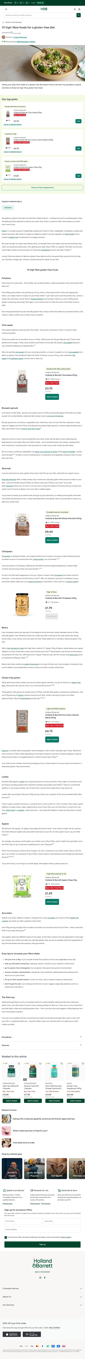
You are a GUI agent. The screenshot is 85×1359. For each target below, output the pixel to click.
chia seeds (67, 343)
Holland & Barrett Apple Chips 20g (61, 880)
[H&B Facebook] (44, 1277)
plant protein (39, 559)
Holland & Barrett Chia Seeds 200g (61, 375)
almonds (9, 486)
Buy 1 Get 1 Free (52, 383)
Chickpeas (6, 556)
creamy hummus (34, 582)
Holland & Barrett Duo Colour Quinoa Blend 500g (62, 716)
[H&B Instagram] (40, 1277)
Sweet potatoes (37, 299)
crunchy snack (72, 582)
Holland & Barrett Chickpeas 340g (60, 598)
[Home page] (44, 9)
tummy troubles (69, 452)
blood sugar (69, 234)
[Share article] (76, 48)
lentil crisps (10, 810)
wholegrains (45, 250)
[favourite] (19, 1064)
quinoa (20, 695)
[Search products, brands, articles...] (78, 15)
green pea (73, 655)
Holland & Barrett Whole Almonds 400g (63, 518)
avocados (51, 918)
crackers (20, 810)
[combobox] (40, 15)
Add (78, 121)
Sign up (42, 1244)
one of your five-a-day (31, 429)
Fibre (4, 231)
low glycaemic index (15, 648)
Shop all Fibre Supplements (42, 187)
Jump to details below (13, 124)
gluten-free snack (31, 664)
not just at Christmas (55, 416)
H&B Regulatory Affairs (25, 42)
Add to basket (52, 397)
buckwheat (25, 698)
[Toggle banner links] (80, 3)
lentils (21, 782)
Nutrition (8, 208)
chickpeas (58, 575)
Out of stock (52, 616)
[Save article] (82, 48)
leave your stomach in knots (46, 452)
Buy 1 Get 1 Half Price (54, 725)
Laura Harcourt (20, 37)
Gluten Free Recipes (13, 22)
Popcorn (5, 751)
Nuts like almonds (9, 479)
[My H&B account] (75, 9)
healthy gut (13, 237)
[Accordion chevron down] (80, 1037)
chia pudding (74, 352)
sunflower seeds (16, 358)
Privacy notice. (66, 1237)
